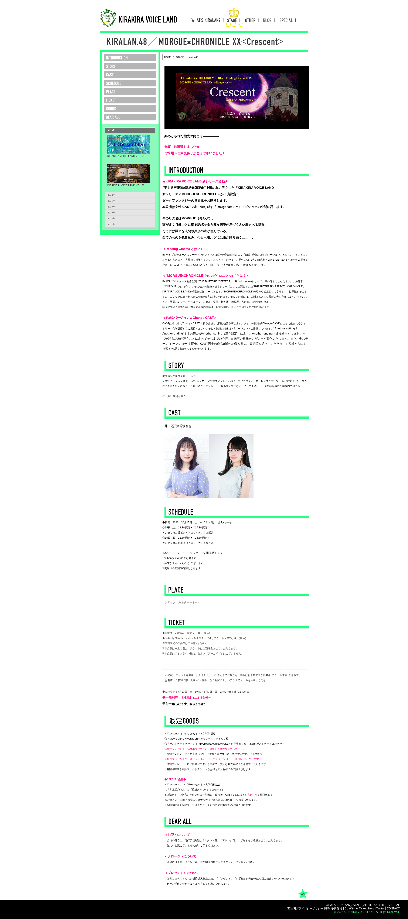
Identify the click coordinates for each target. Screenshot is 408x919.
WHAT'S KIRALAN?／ (339, 905)
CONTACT (393, 908)
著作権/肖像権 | (335, 908)
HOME (167, 57)
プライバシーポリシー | (310, 908)
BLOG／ (382, 905)
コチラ (231, 680)
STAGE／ (359, 905)
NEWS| (291, 908)
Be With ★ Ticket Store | (360, 908)
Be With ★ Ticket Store (188, 704)
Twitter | (381, 908)
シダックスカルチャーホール (182, 602)
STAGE (180, 57)
